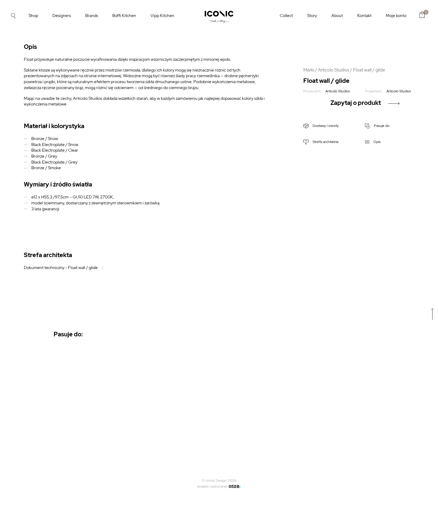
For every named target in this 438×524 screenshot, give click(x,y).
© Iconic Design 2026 (219, 480)
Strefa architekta (325, 141)
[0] (422, 14)
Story (312, 15)
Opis (376, 141)
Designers (61, 15)
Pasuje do (381, 125)
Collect (286, 15)
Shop (33, 15)
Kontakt (364, 15)
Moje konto (396, 15)
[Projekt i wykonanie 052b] (235, 486)
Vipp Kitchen (162, 15)
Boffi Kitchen (124, 15)
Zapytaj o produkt (355, 103)
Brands (91, 15)
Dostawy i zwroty (325, 125)
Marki (308, 70)
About (337, 15)
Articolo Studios (333, 70)
